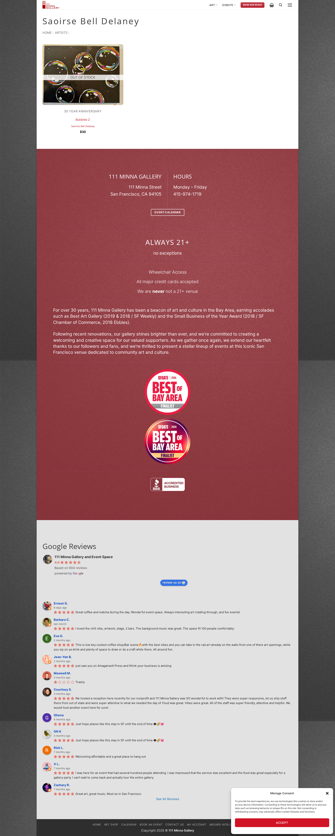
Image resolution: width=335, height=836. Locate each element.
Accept (282, 823)
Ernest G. (61, 603)
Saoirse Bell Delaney (83, 126)
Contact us (174, 824)
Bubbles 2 (83, 119)
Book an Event (151, 824)
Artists (61, 33)
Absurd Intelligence (225, 824)
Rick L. (59, 748)
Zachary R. (62, 785)
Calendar (128, 824)
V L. (57, 764)
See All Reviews (167, 799)
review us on (172, 582)
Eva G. (58, 636)
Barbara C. (62, 620)
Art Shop (111, 824)
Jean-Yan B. (63, 657)
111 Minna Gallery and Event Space (83, 557)
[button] (327, 793)
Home (47, 33)
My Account (196, 824)
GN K (57, 731)
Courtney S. (63, 689)
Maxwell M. (62, 673)
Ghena (59, 715)
